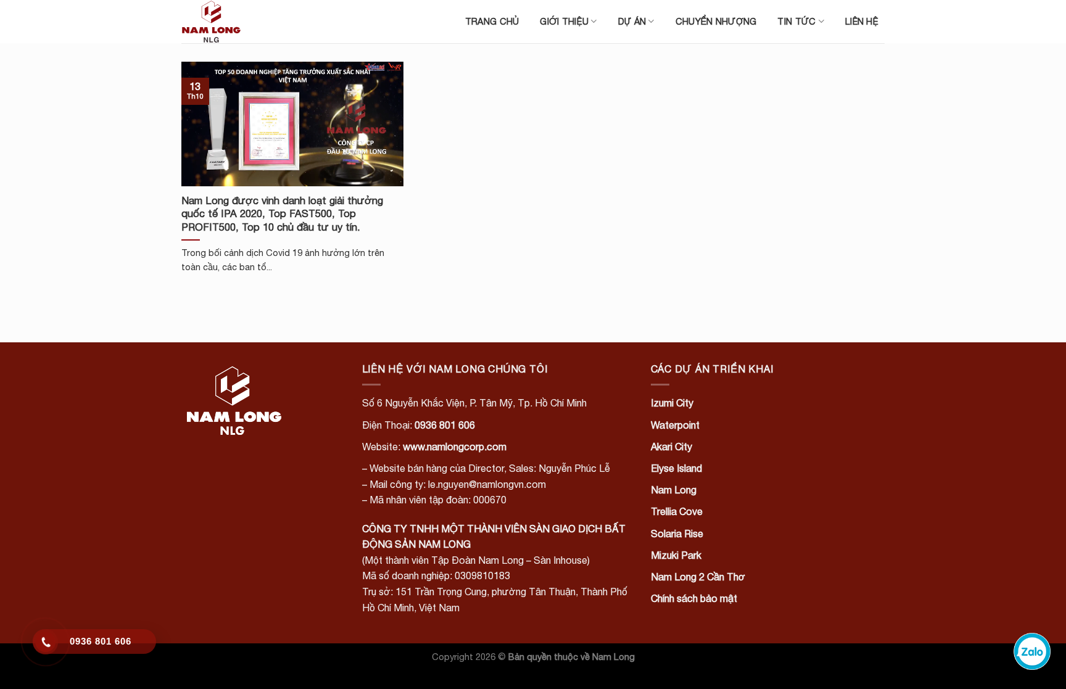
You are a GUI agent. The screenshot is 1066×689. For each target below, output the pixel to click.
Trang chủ (492, 21)
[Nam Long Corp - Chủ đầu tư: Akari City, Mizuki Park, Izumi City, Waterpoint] (243, 21)
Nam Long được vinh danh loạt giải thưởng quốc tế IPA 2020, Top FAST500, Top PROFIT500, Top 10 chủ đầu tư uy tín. (282, 213)
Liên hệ (861, 21)
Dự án (632, 21)
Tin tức (796, 21)
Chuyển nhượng (716, 21)
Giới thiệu (564, 21)
